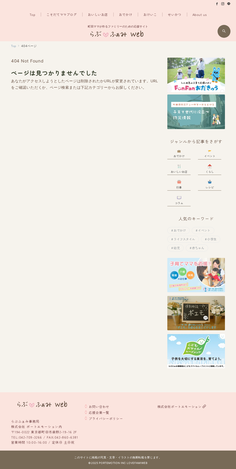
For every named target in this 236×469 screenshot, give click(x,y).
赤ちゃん (198, 248)
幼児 (177, 248)
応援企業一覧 (99, 412)
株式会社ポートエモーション (179, 406)
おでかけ (180, 230)
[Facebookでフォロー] (217, 4)
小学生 (211, 239)
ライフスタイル (184, 239)
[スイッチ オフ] (224, 31)
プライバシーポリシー (106, 418)
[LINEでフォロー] (228, 4)
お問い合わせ (99, 406)
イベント (204, 230)
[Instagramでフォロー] (222, 4)
